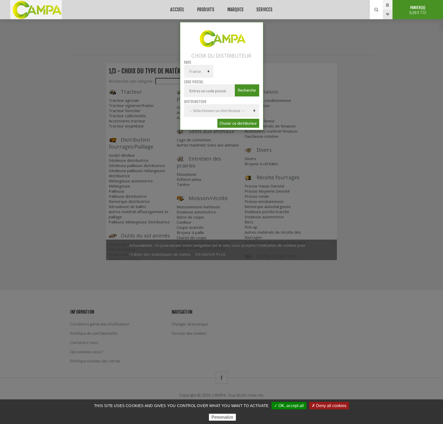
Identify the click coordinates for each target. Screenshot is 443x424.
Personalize (222, 417)
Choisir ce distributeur (238, 123)
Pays (187, 62)
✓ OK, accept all (289, 405)
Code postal (194, 82)
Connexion (391, 4)
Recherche (247, 90)
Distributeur (195, 101)
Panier (417, 10)
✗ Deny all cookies (329, 405)
